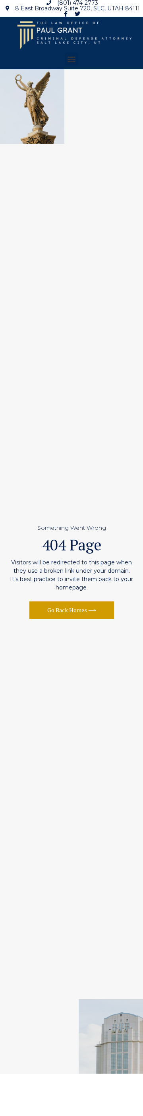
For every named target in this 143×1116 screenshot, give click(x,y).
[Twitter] (77, 14)
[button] (71, 58)
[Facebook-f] (66, 14)
